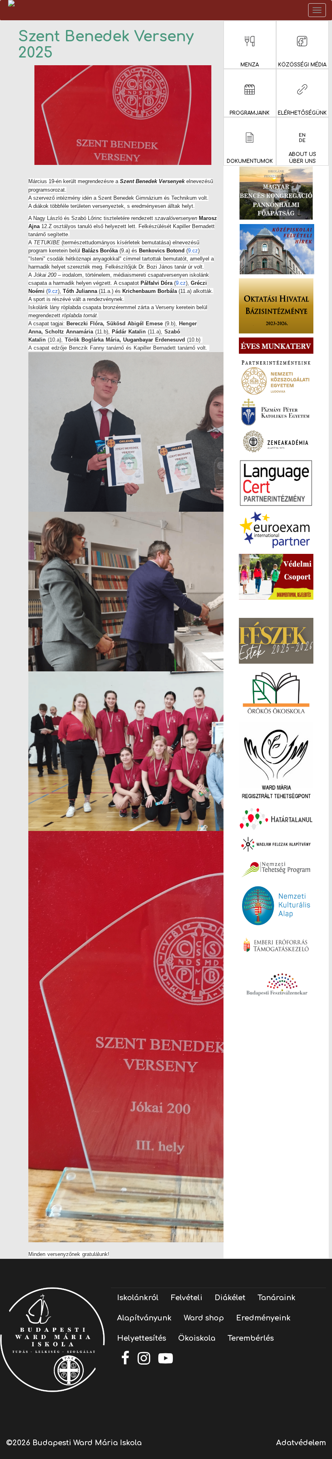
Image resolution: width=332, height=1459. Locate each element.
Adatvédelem (301, 1443)
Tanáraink (277, 1298)
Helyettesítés (141, 1338)
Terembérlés (251, 1338)
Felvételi (186, 1298)
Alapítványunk (144, 1318)
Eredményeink (263, 1318)
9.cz (193, 251)
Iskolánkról (138, 1298)
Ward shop (204, 1318)
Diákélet (230, 1298)
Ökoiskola (196, 1338)
